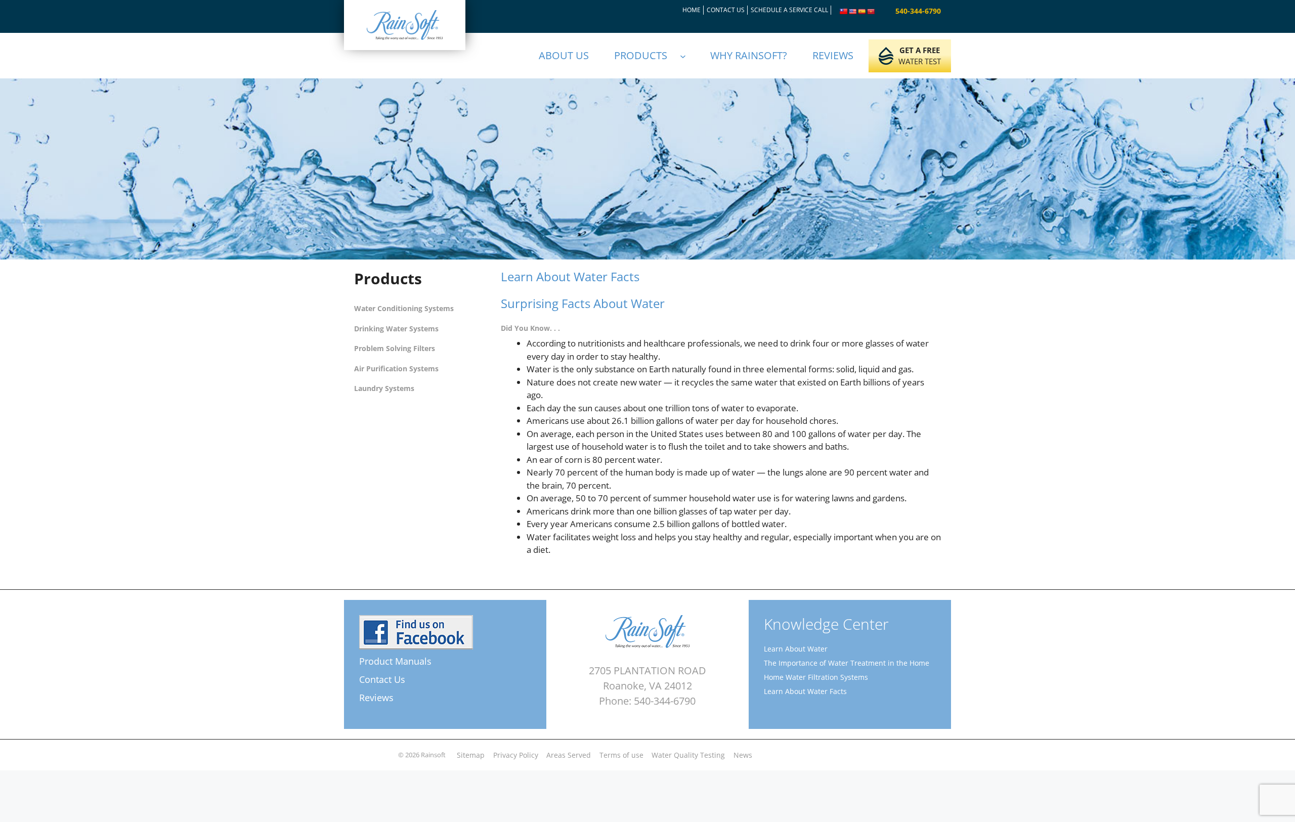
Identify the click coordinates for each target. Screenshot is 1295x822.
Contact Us (382, 679)
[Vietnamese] (871, 11)
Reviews (376, 697)
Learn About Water (796, 649)
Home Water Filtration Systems (816, 677)
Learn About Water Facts (805, 691)
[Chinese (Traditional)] (844, 11)
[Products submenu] (687, 56)
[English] (853, 11)
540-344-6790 (918, 11)
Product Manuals (395, 661)
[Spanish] (862, 11)
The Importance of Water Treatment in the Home (846, 663)
